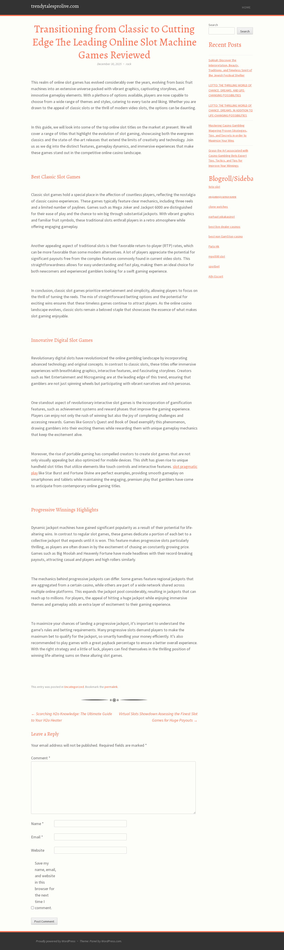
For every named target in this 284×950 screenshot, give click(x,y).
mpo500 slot (217, 256)
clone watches (218, 207)
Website (37, 850)
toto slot (214, 187)
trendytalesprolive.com (55, 6)
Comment (40, 757)
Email (37, 836)
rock (128, 64)
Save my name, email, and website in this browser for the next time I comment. (45, 885)
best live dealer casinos (224, 227)
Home (246, 7)
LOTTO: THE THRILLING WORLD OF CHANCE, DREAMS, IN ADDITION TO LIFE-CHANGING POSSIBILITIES (231, 110)
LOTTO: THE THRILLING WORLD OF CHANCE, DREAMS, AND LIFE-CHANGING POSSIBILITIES (230, 90)
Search (213, 25)
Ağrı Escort (216, 276)
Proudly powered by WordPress (55, 941)
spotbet (214, 266)
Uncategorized (74, 687)
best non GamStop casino (226, 236)
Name (37, 823)
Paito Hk (214, 246)
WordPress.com (111, 941)
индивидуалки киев (222, 197)
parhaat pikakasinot (222, 217)
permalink (111, 687)
